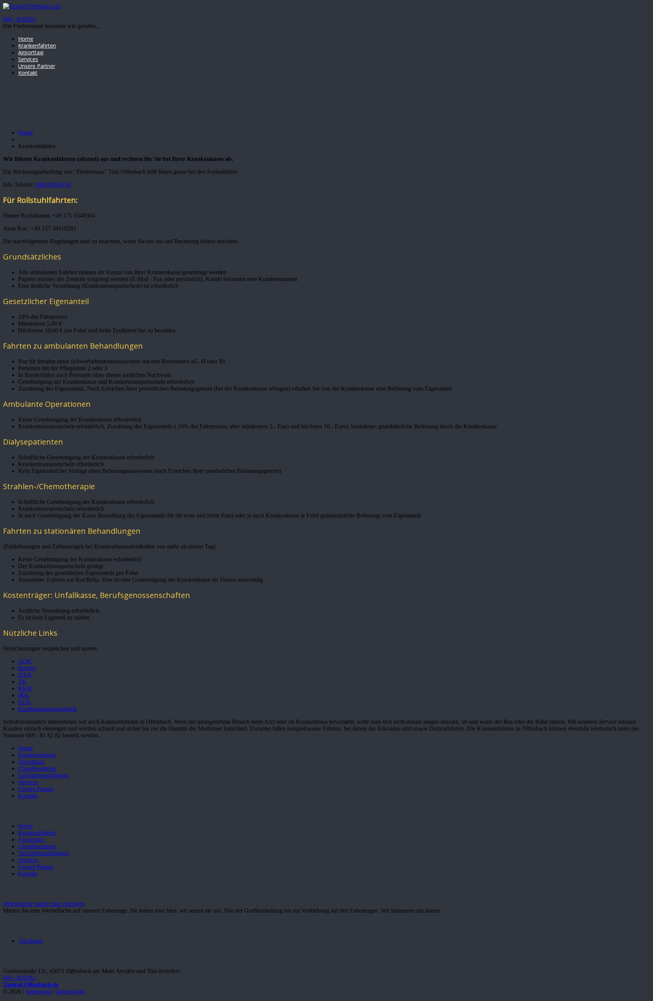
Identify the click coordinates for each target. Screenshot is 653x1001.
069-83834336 (53, 184)
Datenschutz (70, 991)
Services (28, 59)
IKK (23, 695)
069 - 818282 (19, 19)
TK (22, 681)
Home (25, 38)
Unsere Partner (36, 66)
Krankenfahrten (37, 45)
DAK (25, 675)
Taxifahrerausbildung (43, 775)
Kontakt (27, 72)
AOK (25, 661)
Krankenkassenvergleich (47, 709)
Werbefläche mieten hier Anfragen (44, 904)
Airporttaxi (30, 52)
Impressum (38, 991)
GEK (24, 702)
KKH (25, 688)
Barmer (27, 668)
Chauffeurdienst (37, 768)
